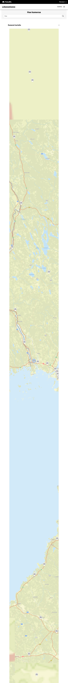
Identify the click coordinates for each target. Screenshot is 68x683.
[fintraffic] (7, 2)
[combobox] (32, 16)
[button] (34, 25)
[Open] (63, 16)
